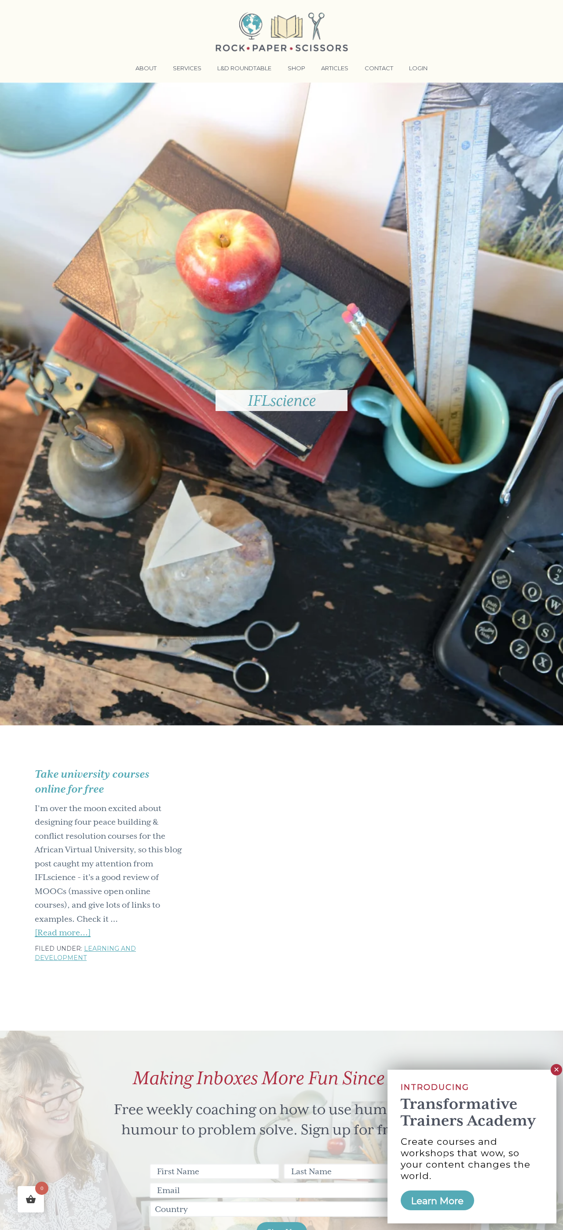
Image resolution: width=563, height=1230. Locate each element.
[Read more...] (63, 933)
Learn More (437, 1200)
